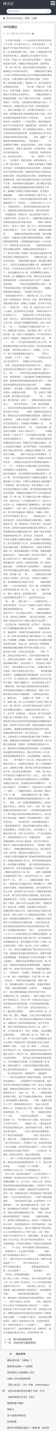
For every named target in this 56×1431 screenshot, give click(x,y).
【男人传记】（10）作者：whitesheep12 (28, 1384)
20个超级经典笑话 (16, 1415)
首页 (27, 18)
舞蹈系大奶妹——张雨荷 (20, 1366)
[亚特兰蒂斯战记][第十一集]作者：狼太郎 (28, 1427)
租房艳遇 (11, 1421)
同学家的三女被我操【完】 (21, 1372)
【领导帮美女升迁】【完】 (21, 1397)
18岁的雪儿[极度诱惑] (24, 1342)
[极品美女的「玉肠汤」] (19, 1360)
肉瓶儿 (10, 1409)
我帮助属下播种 (15, 1403)
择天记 (8, 4)
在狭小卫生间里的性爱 (18, 1378)
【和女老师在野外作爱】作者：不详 (25, 1391)
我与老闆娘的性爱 (22, 1339)
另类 (34, 18)
